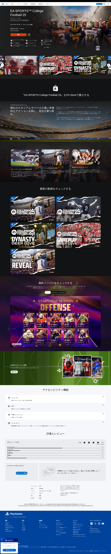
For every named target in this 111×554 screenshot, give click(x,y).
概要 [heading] (6, 520)
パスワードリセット (59, 529)
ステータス (58, 525)
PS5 (12, 4)
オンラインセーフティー (43, 525)
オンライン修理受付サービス (61, 527)
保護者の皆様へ (76, 532)
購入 (7, 4)
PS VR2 (23, 525)
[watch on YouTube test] (68, 73)
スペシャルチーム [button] (62, 292)
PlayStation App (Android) (94, 530)
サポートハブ (58, 522)
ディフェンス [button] (54, 292)
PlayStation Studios (8, 525)
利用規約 (74, 522)
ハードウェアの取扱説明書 (61, 532)
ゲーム (18, 4)
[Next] (108, 65)
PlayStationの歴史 (8, 531)
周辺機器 (33, 4)
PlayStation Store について (78, 524)
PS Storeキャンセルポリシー (78, 525)
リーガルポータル (71, 550)
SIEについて (7, 522)
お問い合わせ (58, 534)
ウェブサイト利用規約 (89, 550)
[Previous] (2, 65)
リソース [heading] (75, 520)
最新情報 (40, 4)
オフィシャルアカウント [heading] (95, 520)
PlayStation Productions (9, 527)
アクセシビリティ (42, 524)
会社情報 (6, 529)
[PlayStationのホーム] (2, 3)
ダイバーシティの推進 (43, 527)
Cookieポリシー (97, 550)
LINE (91, 526)
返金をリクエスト (59, 531)
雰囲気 (78, 119)
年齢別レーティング (76, 527)
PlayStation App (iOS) (94, 528)
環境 (40, 522)
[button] (48, 41)
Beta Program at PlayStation (95, 531)
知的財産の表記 (76, 531)
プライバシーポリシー (80, 550)
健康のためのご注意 (64, 494)
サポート (48, 4)
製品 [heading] (23, 520)
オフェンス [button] (48, 292)
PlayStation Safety (59, 524)
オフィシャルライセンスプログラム (79, 536)
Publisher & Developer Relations (79, 534)
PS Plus (25, 4)
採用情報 (6, 524)
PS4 (23, 524)
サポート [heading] (58, 520)
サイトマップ (103, 550)
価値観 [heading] (40, 520)
